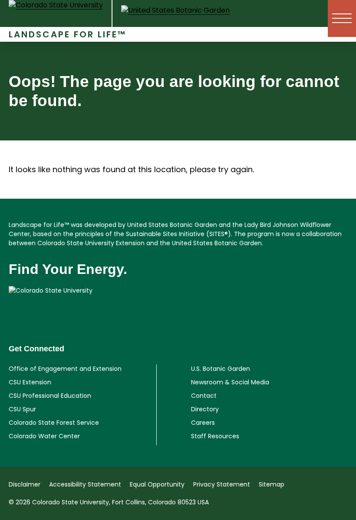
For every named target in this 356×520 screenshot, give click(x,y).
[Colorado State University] (178, 303)
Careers (203, 422)
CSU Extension (30, 382)
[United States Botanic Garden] (175, 18)
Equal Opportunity (157, 484)
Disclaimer (24, 484)
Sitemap (271, 484)
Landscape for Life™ (67, 34)
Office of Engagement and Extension (65, 368)
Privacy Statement (221, 484)
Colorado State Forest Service (54, 422)
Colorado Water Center (44, 436)
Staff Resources (215, 436)
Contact (204, 395)
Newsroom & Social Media (230, 382)
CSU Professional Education (50, 395)
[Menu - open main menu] (342, 18)
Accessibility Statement (85, 484)
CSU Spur (22, 409)
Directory (205, 409)
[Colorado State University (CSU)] (60, 18)
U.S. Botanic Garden (220, 368)
